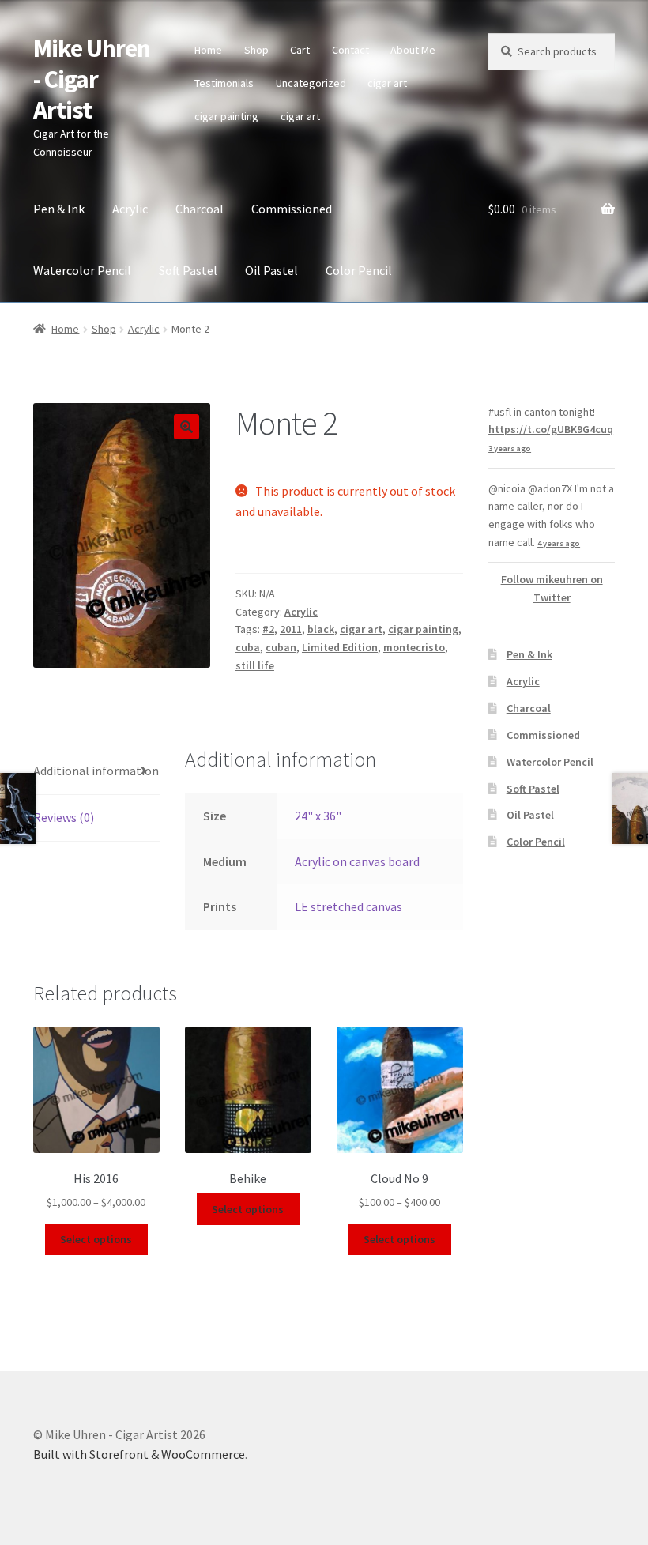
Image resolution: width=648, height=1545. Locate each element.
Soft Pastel (188, 270)
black (320, 629)
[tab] (96, 771)
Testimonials (224, 83)
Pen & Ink (59, 209)
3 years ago (509, 448)
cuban (281, 647)
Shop (256, 50)
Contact (350, 50)
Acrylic (130, 209)
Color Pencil (359, 270)
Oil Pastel (271, 270)
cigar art (387, 83)
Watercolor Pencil (82, 270)
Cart (300, 50)
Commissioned (291, 209)
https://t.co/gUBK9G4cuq (550, 429)
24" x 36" (318, 815)
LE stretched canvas (348, 906)
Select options (96, 1239)
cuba (247, 647)
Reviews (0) (63, 817)
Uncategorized (311, 83)
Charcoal (199, 209)
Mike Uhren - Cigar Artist (91, 79)
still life (254, 665)
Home (208, 50)
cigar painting (226, 116)
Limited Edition (340, 647)
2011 (291, 629)
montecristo (414, 647)
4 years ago (558, 543)
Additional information (96, 770)
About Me (412, 50)
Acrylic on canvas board (357, 861)
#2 (268, 629)
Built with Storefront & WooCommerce (139, 1454)
